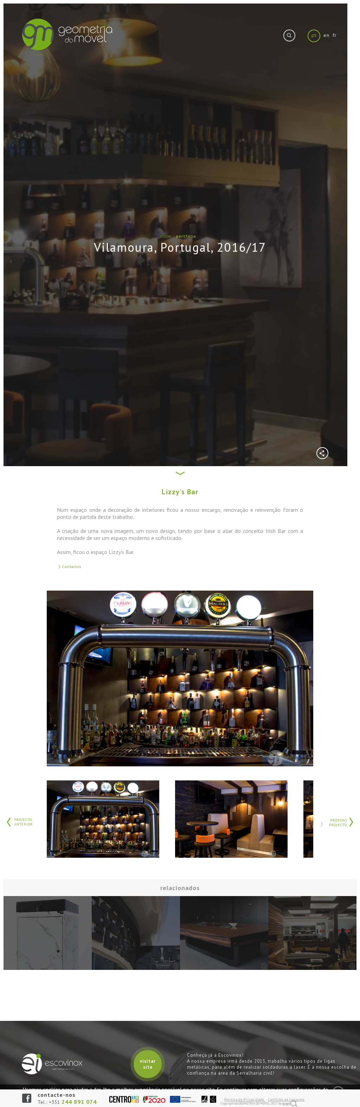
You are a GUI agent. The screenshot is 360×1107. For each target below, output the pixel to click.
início (166, 236)
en (326, 35)
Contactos (71, 566)
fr (335, 35)
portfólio (187, 236)
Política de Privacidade (244, 1099)
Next (321, 824)
